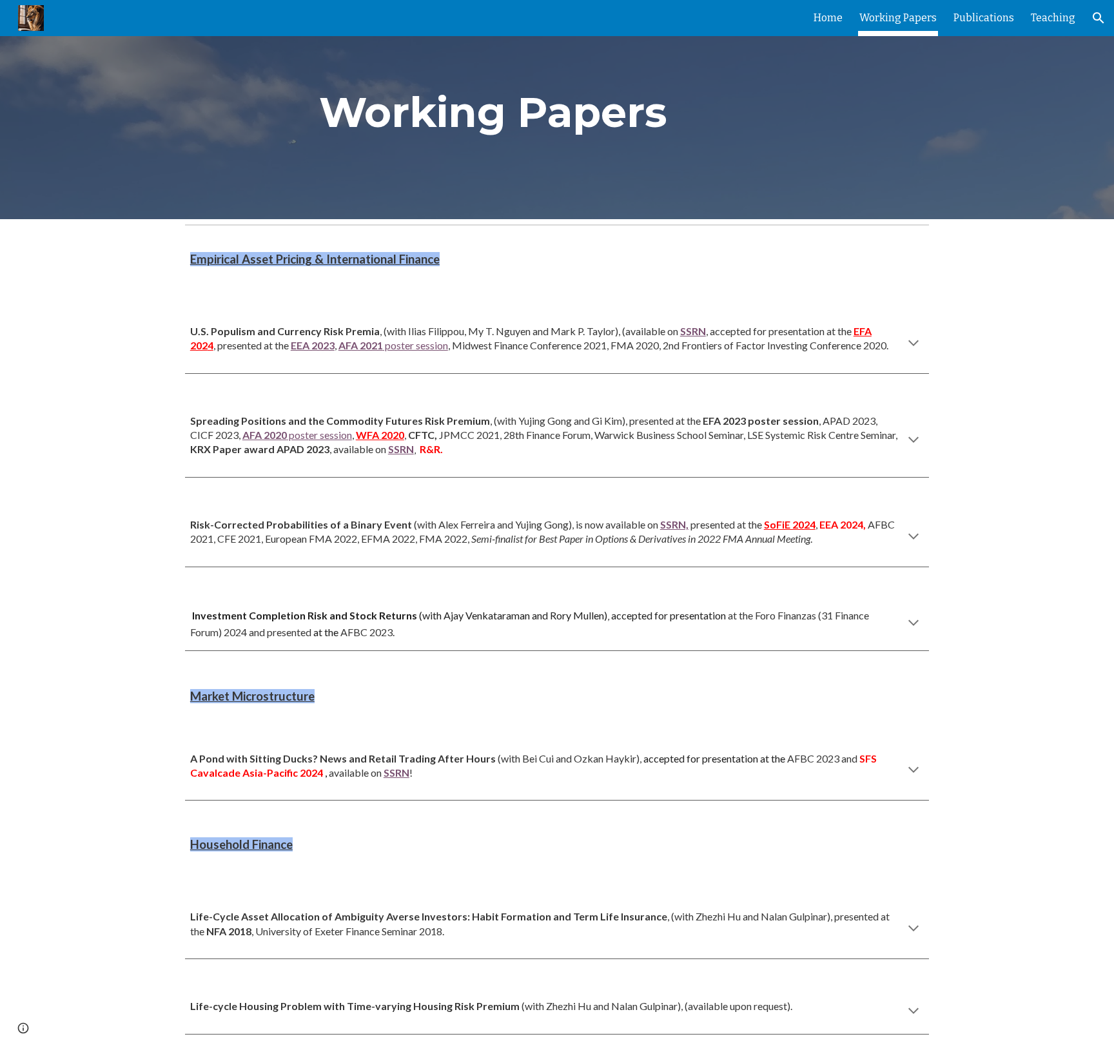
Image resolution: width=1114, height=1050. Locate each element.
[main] (493, 110)
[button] (1098, 18)
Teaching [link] (1053, 18)
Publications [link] (983, 18)
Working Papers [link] (898, 18)
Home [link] (828, 18)
